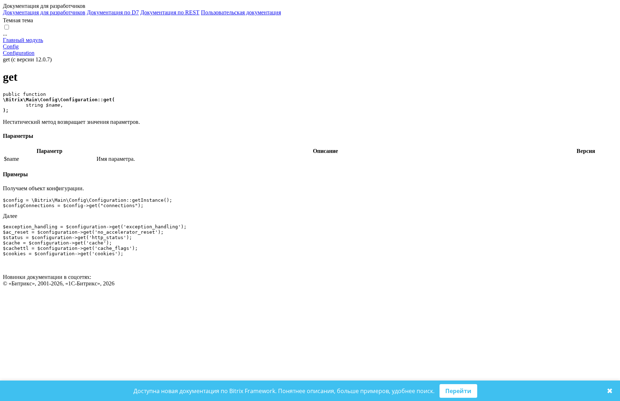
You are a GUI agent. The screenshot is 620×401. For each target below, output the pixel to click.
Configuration (18, 53)
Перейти (458, 391)
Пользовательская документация (241, 12)
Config (11, 46)
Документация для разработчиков (44, 12)
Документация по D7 (113, 12)
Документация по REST (169, 12)
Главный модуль (23, 40)
